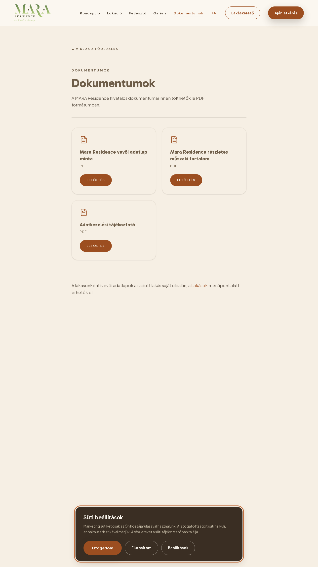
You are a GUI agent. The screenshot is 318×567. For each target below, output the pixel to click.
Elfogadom (102, 547)
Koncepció (90, 13)
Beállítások (178, 547)
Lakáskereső (242, 13)
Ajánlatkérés (286, 13)
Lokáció (114, 13)
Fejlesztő (137, 13)
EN (214, 13)
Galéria (160, 13)
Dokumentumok (188, 13)
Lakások (199, 285)
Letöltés (96, 180)
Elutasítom (141, 547)
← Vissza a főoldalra (95, 48)
